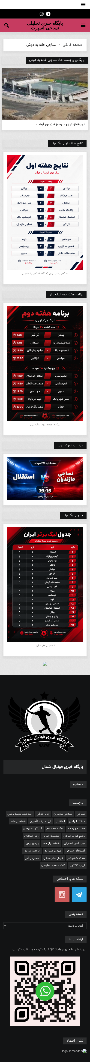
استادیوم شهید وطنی (19, 814)
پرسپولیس (32, 843)
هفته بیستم (18, 821)
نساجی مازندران (63, 814)
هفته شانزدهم (76, 858)
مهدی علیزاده (53, 850)
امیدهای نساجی (75, 850)
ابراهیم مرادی (32, 850)
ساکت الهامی (77, 821)
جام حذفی (43, 814)
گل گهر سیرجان (32, 828)
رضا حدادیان (31, 836)
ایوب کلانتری (77, 865)
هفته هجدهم (54, 828)
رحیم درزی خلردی (74, 836)
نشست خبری (51, 836)
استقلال (60, 821)
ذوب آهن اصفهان (74, 843)
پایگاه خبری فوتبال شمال (62, 767)
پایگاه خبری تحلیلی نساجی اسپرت (45, 25)
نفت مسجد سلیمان (53, 865)
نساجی (81, 814)
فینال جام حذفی (53, 858)
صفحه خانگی (72, 45)
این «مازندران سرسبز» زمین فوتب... (59, 124)
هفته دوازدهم (51, 843)
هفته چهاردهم (76, 828)
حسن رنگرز (32, 858)
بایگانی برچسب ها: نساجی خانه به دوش (56, 60)
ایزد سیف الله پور (40, 821)
